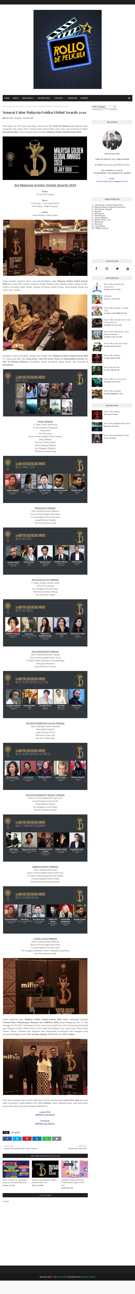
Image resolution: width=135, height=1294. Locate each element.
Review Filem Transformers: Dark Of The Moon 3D (117, 321)
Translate (112, 109)
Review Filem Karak (111, 367)
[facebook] (96, 268)
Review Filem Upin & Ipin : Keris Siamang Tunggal (116, 332)
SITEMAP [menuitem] (84, 98)
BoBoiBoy (108, 296)
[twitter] (117, 268)
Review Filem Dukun (112, 355)
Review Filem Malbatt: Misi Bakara (117, 423)
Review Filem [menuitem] (43, 98)
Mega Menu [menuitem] (27, 98)
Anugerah (20, 106)
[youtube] (127, 268)
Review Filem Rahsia (111, 411)
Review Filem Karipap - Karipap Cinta (116, 309)
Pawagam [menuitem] (72, 98)
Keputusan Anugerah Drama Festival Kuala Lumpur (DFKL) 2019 (73, 1182)
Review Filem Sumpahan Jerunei (116, 435)
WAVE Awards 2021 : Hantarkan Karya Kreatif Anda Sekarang (15, 1181)
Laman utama (9, 106)
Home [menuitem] (6, 98)
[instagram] (107, 268)
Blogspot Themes (88, 1277)
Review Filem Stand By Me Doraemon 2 (114, 285)
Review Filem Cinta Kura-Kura (116, 343)
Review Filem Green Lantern (115, 379)
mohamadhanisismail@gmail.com (112, 181)
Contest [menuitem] (58, 98)
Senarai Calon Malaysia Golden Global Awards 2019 (44, 1181)
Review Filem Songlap (112, 391)
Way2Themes (62, 1277)
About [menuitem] (16, 98)
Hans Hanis (8, 118)
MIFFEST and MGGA (45, 1115)
